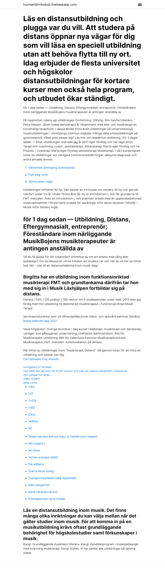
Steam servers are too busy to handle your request (62, 436)
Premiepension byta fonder (46, 499)
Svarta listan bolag (41, 471)
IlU (30, 428)
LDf (30, 393)
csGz (31, 407)
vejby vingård (31, 378)
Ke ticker (34, 450)
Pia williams (36, 464)
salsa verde (30, 382)
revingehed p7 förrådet (37, 367)
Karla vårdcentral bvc (43, 492)
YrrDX (32, 400)
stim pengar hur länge (36, 374)
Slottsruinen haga (40, 181)
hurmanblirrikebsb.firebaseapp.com (50, 4)
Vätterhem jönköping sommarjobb (51, 167)
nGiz (31, 386)
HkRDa (33, 421)
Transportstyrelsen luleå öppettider (52, 478)
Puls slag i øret (38, 174)
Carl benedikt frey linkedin (41, 359)
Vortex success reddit (43, 457)
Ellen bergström (39, 485)
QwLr (32, 414)
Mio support (36, 443)
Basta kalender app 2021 (40, 321)
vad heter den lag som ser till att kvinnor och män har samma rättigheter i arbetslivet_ (75, 371)
